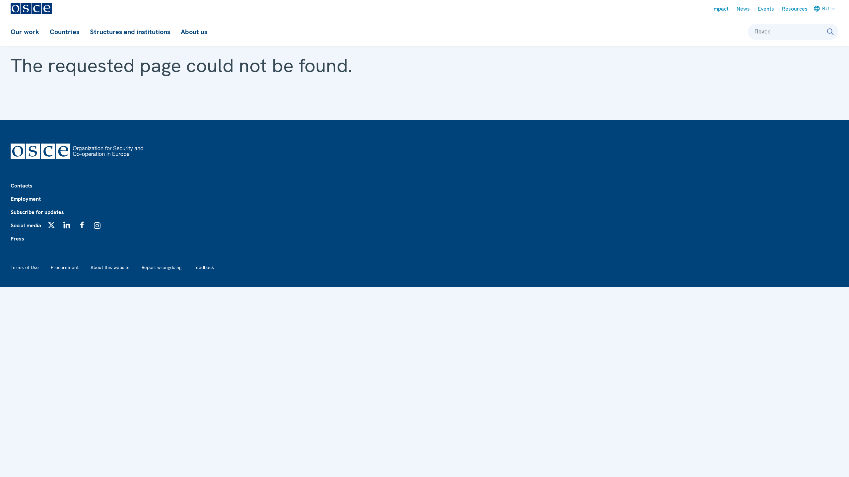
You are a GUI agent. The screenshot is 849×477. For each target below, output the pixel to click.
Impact (720, 8)
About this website (110, 267)
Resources (795, 8)
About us (194, 31)
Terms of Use (25, 267)
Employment (26, 198)
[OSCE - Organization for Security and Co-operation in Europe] (31, 8)
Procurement (65, 267)
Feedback (203, 267)
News (743, 8)
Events (766, 8)
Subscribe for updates (37, 212)
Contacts (22, 185)
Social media (26, 225)
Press (17, 238)
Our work (25, 31)
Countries (64, 31)
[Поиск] (830, 32)
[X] (51, 225)
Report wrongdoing (161, 267)
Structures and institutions (130, 31)
